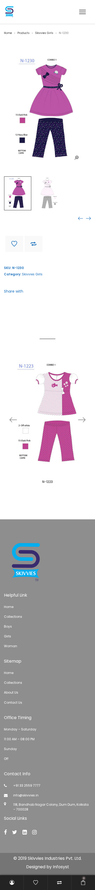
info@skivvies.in (26, 795)
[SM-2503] (88, 218)
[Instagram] (34, 832)
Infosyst (61, 867)
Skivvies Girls (44, 33)
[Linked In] (24, 832)
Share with (13, 291)
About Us (11, 692)
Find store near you (23, 257)
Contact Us (13, 702)
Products (23, 33)
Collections (13, 616)
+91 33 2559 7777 (26, 785)
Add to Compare (33, 244)
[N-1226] (80, 218)
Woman (10, 646)
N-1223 (47, 481)
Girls (7, 636)
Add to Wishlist (14, 244)
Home (8, 33)
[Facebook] (5, 832)
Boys (8, 626)
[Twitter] (14, 832)
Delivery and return (64, 257)
